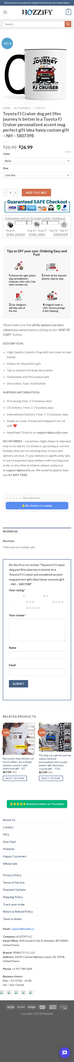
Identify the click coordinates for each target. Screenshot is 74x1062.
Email (12, 665)
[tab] (37, 531)
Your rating (17, 590)
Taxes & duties (12, 919)
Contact (8, 827)
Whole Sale (10, 863)
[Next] (71, 756)
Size (5, 168)
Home (6, 108)
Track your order (14, 904)
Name (12, 647)
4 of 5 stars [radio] (44, 601)
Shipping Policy (13, 897)
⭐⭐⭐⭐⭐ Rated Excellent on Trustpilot (37, 804)
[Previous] (3, 756)
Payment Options (14, 889)
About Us (9, 820)
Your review (17, 615)
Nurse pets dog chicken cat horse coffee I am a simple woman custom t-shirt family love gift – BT (18, 763)
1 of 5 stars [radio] (14, 595)
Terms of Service (13, 882)
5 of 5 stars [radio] (17, 607)
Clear (68, 152)
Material (8, 849)
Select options (15, 778)
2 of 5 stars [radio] (35, 595)
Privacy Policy (12, 875)
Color (6, 154)
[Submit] (68, 24)
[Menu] (5, 12)
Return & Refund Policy (18, 911)
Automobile (22, 108)
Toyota (39, 108)
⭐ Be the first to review (37, 505)
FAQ (6, 834)
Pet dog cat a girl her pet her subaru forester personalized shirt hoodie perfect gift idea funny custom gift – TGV (55, 762)
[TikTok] (31, 993)
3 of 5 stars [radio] (17, 601)
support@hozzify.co (22, 928)
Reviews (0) (10, 531)
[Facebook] (2, 993)
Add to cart (36, 192)
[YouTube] (17, 993)
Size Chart (9, 841)
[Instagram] (10, 993)
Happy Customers (15, 856)
